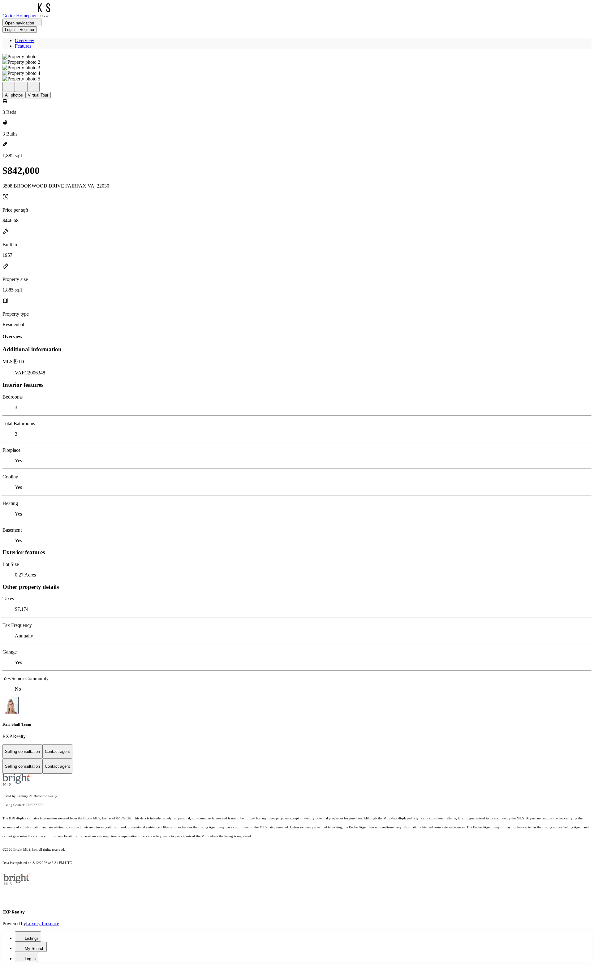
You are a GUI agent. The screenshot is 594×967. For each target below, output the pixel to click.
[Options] (8, 87)
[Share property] (33, 87)
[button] (297, 56)
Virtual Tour (38, 95)
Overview (24, 40)
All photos (14, 95)
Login (10, 29)
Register (26, 29)
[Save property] (21, 87)
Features (23, 46)
